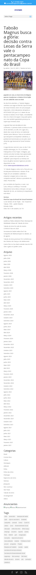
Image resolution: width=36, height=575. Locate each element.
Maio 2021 (7, 436)
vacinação (28, 559)
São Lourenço (8, 487)
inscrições (7, 538)
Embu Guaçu (25, 529)
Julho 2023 (7, 359)
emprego (7, 532)
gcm (16, 535)
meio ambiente (8, 541)
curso (11, 526)
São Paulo (7, 490)
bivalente (23, 519)
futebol (11, 535)
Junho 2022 (7, 398)
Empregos (7, 475)
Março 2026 (7, 270)
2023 (5, 516)
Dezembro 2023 (9, 344)
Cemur (20, 522)
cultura (6, 526)
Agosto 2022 (8, 392)
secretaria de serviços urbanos (12, 550)
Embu (5, 469)
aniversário (12, 516)
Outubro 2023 (8, 350)
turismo (17, 559)
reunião (20, 547)
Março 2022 (7, 407)
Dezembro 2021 (9, 416)
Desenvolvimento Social (21, 526)
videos (6, 499)
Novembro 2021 (9, 419)
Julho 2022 (7, 395)
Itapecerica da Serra (10, 478)
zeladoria (7, 562)
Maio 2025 (7, 300)
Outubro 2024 (8, 318)
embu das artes (16, 529)
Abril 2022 (7, 404)
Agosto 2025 (8, 291)
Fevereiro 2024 (8, 338)
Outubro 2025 (8, 285)
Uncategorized (8, 496)
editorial (6, 466)
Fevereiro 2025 (8, 309)
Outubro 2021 (8, 422)
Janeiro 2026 (7, 276)
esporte (20, 532)
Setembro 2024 (8, 321)
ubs (22, 559)
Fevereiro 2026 (8, 273)
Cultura (6, 460)
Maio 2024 (7, 329)
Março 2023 (7, 371)
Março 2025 (7, 306)
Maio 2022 (7, 401)
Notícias (6, 481)
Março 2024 (7, 335)
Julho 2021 (7, 430)
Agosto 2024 (8, 324)
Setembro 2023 (8, 353)
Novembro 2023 (9, 347)
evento (26, 532)
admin (7, 68)
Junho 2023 (7, 362)
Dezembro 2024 (9, 315)
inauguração (22, 535)
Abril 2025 (7, 303)
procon (6, 544)
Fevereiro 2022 (8, 410)
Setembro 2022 (8, 389)
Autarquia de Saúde (22, 516)
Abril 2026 (7, 267)
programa (13, 544)
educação (7, 529)
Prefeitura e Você (25, 541)
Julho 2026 (7, 258)
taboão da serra (8, 559)
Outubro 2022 (8, 386)
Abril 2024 (7, 332)
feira (5, 535)
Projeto (20, 544)
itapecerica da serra (17, 538)
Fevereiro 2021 (8, 442)
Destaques (7, 463)
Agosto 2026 (8, 255)
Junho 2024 (7, 327)
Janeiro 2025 (7, 312)
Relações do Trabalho (10, 547)
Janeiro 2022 (7, 413)
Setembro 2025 (8, 288)
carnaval (14, 522)
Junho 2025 (7, 297)
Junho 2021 (7, 433)
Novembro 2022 (9, 383)
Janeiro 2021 (7, 445)
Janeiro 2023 (7, 377)
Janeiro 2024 (7, 341)
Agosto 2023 (8, 356)
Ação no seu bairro (14, 519)
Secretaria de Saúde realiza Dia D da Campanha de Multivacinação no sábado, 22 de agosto (17, 233)
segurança (7, 556)
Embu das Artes (8, 472)
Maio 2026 (7, 264)
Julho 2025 (7, 294)
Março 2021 (7, 439)
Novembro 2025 (9, 282)
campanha (7, 522)
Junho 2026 (7, 261)
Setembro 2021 (8, 424)
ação (5, 519)
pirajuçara (7, 484)
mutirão (17, 541)
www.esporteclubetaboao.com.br (18, 165)
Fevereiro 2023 (8, 374)
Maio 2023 (7, 365)
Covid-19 (26, 522)
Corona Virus (8, 457)
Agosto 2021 (8, 427)
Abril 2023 (7, 368)
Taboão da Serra (25, 68)
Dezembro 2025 (9, 279)
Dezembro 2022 (9, 380)
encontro (13, 532)
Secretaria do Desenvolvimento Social (14, 553)
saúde (26, 547)
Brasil (5, 454)
